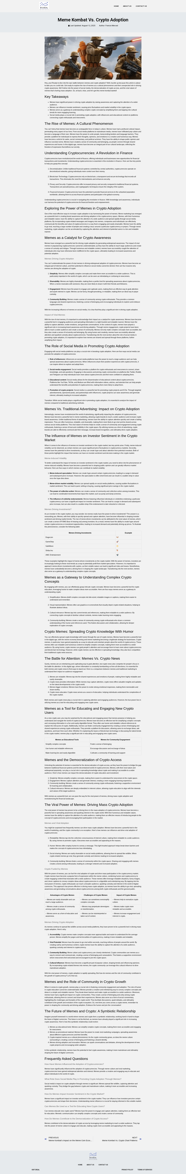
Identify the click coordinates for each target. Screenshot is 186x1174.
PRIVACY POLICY (127, 1170)
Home (116, 6)
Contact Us (141, 6)
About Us (127, 6)
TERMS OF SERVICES (144, 1170)
